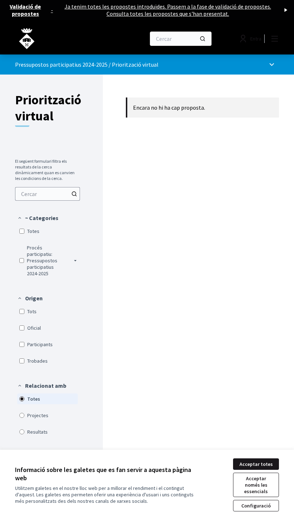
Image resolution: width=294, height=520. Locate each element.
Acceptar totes (256, 464)
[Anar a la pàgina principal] (62, 38)
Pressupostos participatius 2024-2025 (61, 64)
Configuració (256, 505)
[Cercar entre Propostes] (74, 194)
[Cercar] (202, 39)
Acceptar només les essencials (256, 485)
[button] (38, 218)
